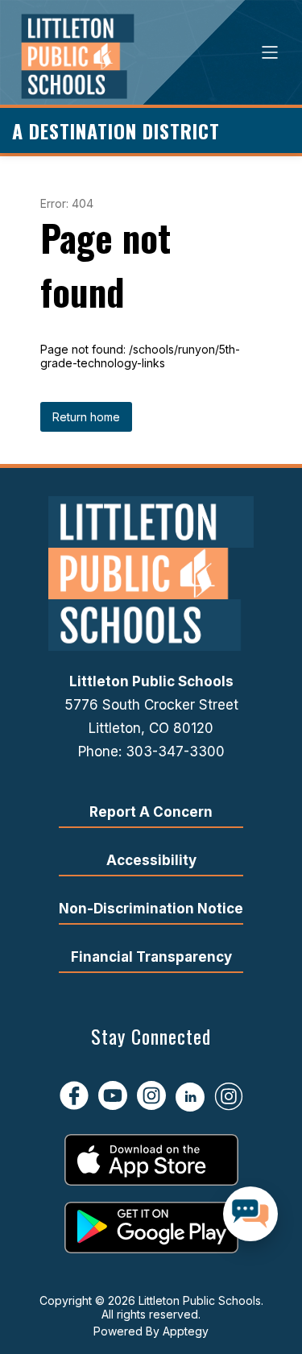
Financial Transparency (151, 957)
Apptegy (186, 1331)
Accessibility (151, 860)
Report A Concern (151, 812)
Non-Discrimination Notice (151, 909)
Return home (86, 417)
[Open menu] (270, 52)
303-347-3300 (175, 751)
